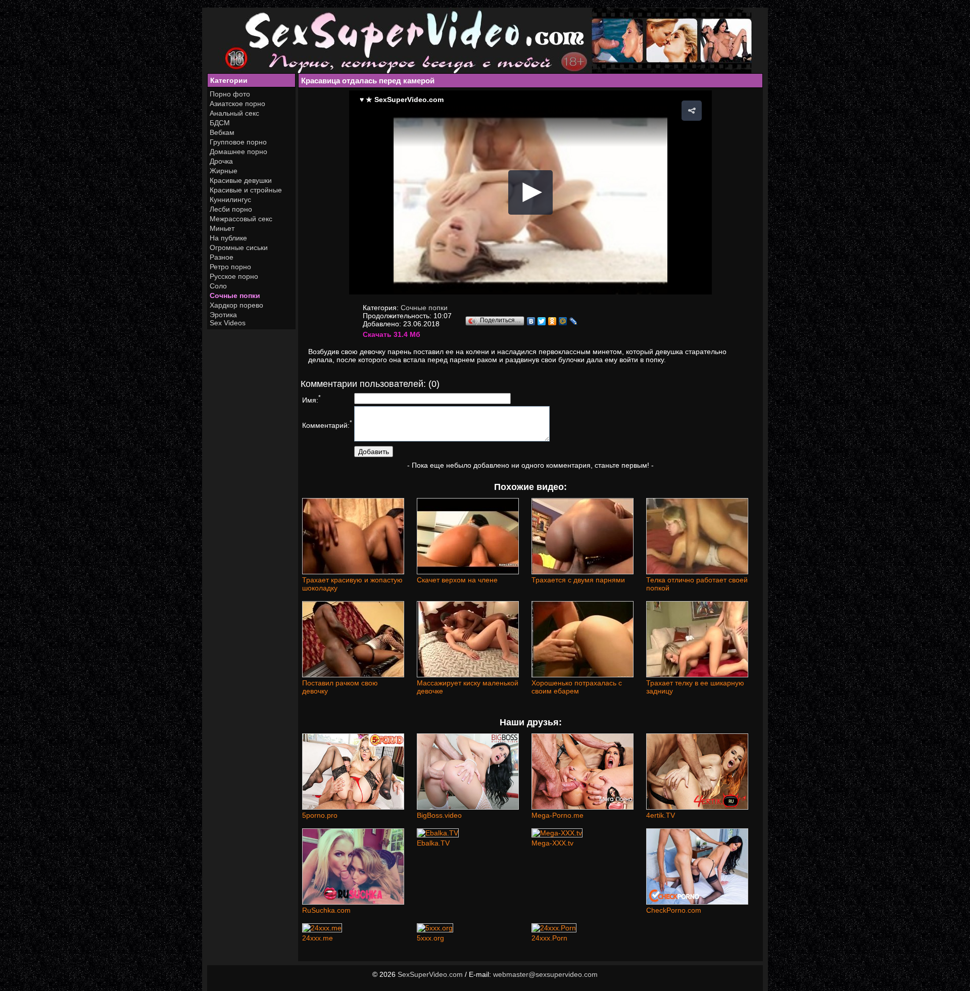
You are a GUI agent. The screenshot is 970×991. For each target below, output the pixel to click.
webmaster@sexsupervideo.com (545, 974)
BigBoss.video (439, 815)
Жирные (223, 171)
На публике (228, 238)
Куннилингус (230, 199)
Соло (218, 286)
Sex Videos (228, 323)
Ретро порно (230, 267)
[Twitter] (542, 321)
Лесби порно (231, 209)
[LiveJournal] (573, 321)
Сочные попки (235, 295)
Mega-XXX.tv (552, 843)
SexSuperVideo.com (430, 974)
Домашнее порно (238, 151)
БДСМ (220, 123)
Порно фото (230, 94)
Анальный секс (234, 113)
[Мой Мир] (563, 321)
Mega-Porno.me (557, 815)
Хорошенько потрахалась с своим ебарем (576, 687)
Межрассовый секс (241, 219)
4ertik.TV (660, 815)
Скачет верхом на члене (457, 580)
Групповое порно (238, 142)
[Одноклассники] (552, 321)
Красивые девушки (241, 180)
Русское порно (234, 276)
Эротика (223, 315)
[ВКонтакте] (531, 321)
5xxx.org (430, 938)
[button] (692, 111)
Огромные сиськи (239, 247)
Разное (221, 257)
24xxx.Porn (549, 938)
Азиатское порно (237, 104)
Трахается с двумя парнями (578, 580)
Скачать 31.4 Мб (391, 334)
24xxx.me (317, 938)
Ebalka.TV (433, 843)
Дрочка (221, 161)
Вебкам (222, 132)
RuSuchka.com (326, 910)
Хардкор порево (236, 305)
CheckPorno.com (673, 910)
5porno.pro (319, 815)
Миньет (222, 228)
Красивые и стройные (246, 190)
